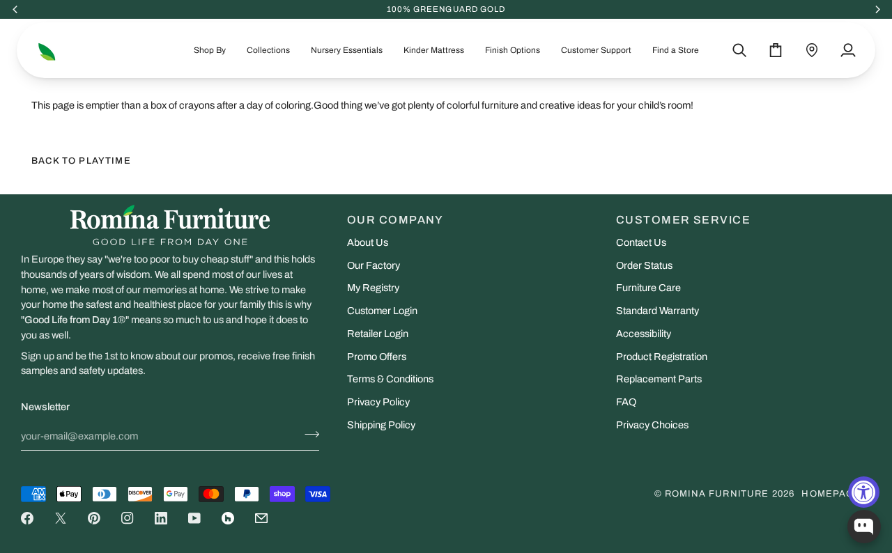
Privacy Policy (378, 401)
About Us (367, 242)
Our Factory (373, 265)
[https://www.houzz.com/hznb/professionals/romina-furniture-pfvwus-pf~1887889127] (228, 518)
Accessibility (643, 333)
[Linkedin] (161, 518)
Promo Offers (376, 356)
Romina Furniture (717, 494)
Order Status (644, 265)
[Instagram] (127, 518)
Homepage (831, 494)
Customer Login (382, 310)
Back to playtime (81, 161)
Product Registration (661, 356)
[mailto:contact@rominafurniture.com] (261, 518)
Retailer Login (377, 333)
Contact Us (641, 242)
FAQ (626, 401)
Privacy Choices (652, 424)
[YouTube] (194, 518)
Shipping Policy (381, 424)
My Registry (373, 287)
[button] (209, 50)
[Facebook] (27, 518)
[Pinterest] (94, 518)
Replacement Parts (659, 378)
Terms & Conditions (390, 378)
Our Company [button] (395, 220)
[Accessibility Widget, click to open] (863, 492)
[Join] (307, 434)
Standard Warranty (657, 310)
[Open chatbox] (864, 526)
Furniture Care (648, 287)
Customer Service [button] (683, 220)
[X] (60, 518)
